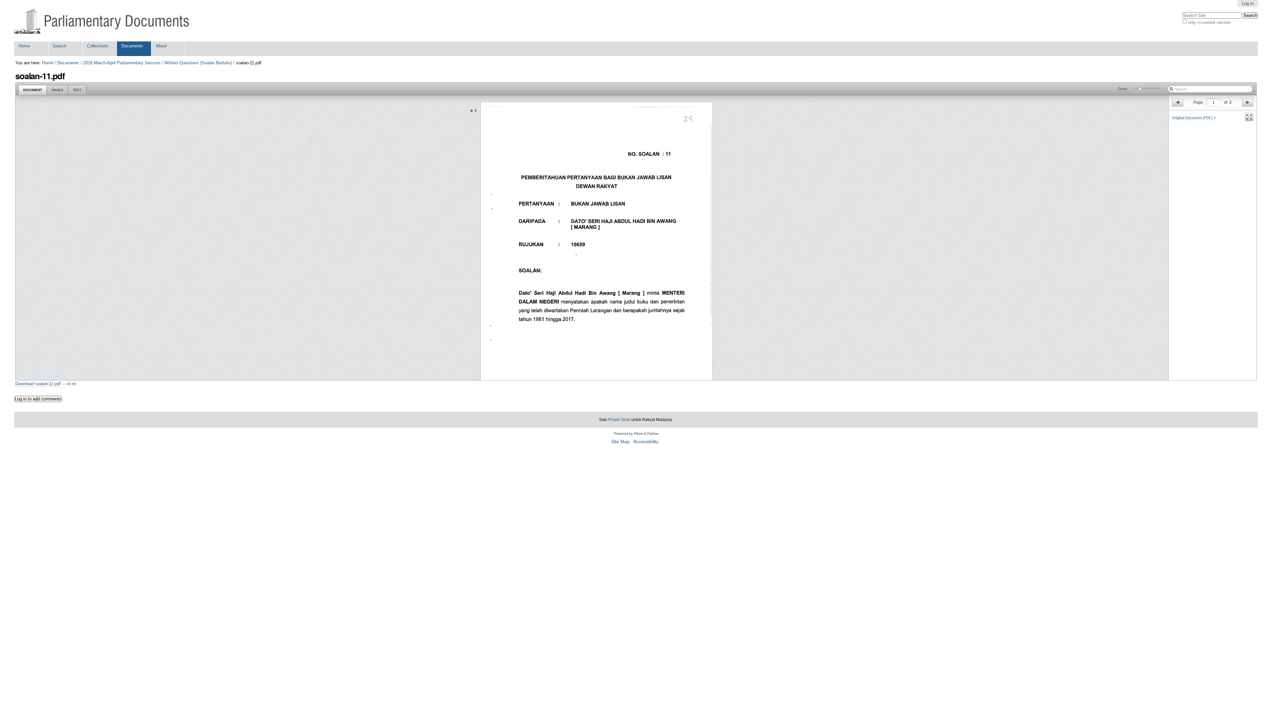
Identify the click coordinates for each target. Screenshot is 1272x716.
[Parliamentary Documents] (101, 20)
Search (59, 45)
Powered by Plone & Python (636, 434)
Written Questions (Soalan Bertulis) (198, 62)
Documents (132, 45)
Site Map (620, 441)
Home (24, 45)
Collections (97, 45)
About (161, 45)
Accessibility (646, 441)
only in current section (1209, 22)
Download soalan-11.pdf (38, 383)
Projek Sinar (619, 419)
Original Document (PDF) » (1194, 118)
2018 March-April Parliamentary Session (121, 62)
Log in (1247, 3)
